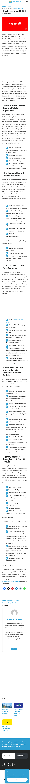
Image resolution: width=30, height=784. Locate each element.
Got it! (17, 779)
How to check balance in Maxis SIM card (18, 712)
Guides (9, 6)
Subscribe (21, 756)
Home (4, 6)
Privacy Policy (22, 776)
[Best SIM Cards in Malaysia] (7, 705)
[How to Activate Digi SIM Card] (7, 722)
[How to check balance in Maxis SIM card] (18, 705)
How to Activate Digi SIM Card (6, 728)
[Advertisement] (15, 69)
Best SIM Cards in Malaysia (5, 712)
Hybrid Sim (15, 1)
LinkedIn (15, 648)
